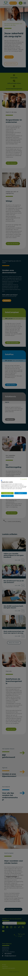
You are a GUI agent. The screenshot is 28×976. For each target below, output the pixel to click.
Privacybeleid (23, 479)
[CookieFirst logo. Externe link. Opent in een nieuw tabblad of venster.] (1, 480)
